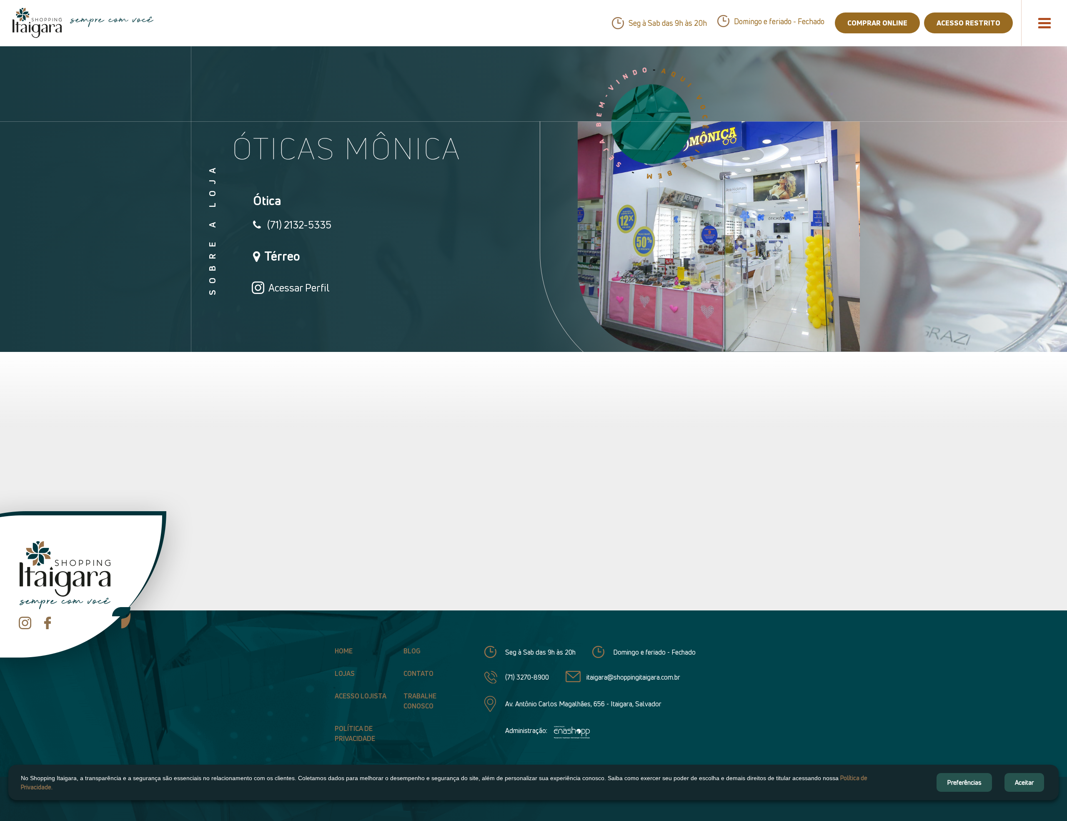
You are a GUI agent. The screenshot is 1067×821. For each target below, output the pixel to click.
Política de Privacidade (355, 733)
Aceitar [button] (1024, 782)
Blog (412, 650)
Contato (418, 673)
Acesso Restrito (968, 23)
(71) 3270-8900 (527, 677)
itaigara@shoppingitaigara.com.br (633, 677)
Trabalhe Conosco (419, 701)
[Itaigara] (37, 23)
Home (344, 650)
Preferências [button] (964, 782)
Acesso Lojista (360, 695)
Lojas (345, 673)
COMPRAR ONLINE (877, 23)
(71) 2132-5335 (299, 224)
